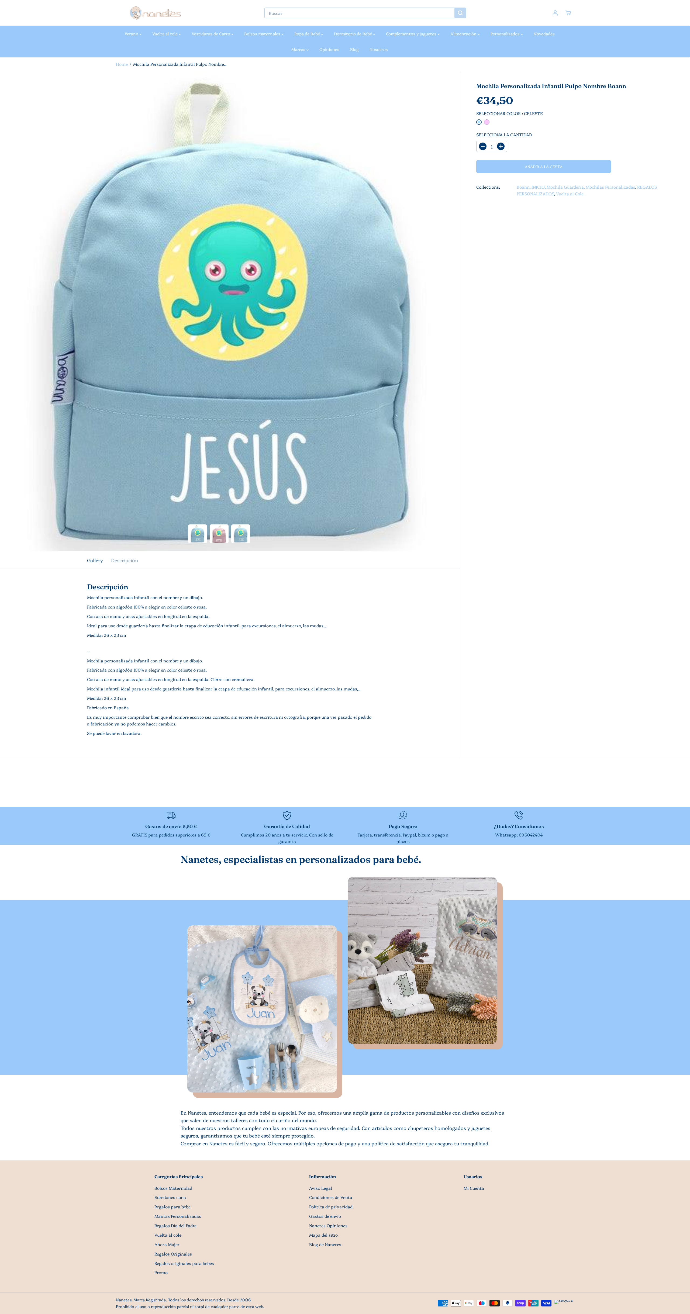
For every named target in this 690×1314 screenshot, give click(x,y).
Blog (354, 49)
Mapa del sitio (323, 1235)
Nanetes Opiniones (328, 1225)
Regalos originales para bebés (184, 1263)
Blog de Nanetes (325, 1244)
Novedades (544, 33)
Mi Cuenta (474, 1188)
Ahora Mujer (167, 1244)
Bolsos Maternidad (173, 1188)
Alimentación (464, 33)
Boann (523, 187)
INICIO (538, 187)
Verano (132, 33)
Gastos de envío (325, 1216)
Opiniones (329, 49)
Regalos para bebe (172, 1206)
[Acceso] (555, 13)
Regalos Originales (173, 1254)
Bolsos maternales (262, 33)
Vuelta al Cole (570, 193)
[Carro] (568, 13)
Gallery (95, 560)
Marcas (298, 49)
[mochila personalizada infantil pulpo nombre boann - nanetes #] (230, 311)
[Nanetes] (155, 13)
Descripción (124, 560)
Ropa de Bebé (307, 33)
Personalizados (506, 33)
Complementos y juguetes (411, 33)
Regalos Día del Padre (175, 1225)
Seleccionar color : (509, 113)
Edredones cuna (170, 1197)
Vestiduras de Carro (211, 33)
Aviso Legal (320, 1188)
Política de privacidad (331, 1206)
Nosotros (379, 49)
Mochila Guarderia (565, 187)
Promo (161, 1272)
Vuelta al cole (165, 33)
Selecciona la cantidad (504, 134)
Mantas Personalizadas (177, 1216)
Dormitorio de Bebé (353, 33)
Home (122, 64)
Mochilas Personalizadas (610, 187)
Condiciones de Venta (330, 1197)
